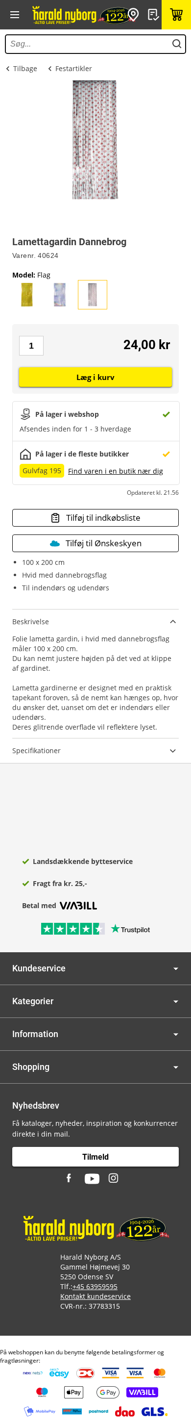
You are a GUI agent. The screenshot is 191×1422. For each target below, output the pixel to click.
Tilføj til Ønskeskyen (104, 543)
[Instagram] (114, 1178)
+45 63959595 (95, 1286)
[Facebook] (70, 1178)
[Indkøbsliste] (155, 14)
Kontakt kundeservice (95, 1296)
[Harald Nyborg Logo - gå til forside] (83, 14)
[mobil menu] (14, 14)
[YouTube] (92, 1178)
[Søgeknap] (177, 44)
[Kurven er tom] (176, 14)
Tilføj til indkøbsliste (103, 517)
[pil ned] (176, 968)
